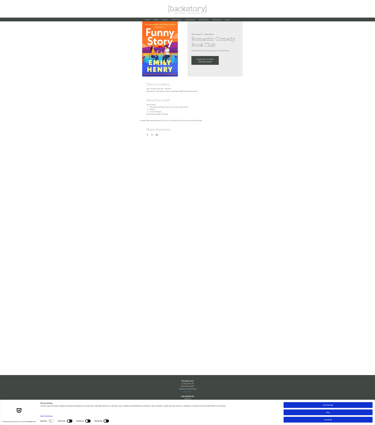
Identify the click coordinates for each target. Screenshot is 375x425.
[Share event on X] (152, 134)
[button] (190, 20)
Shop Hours (187, 392)
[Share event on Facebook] (147, 134)
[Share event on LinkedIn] (157, 134)
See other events (205, 61)
